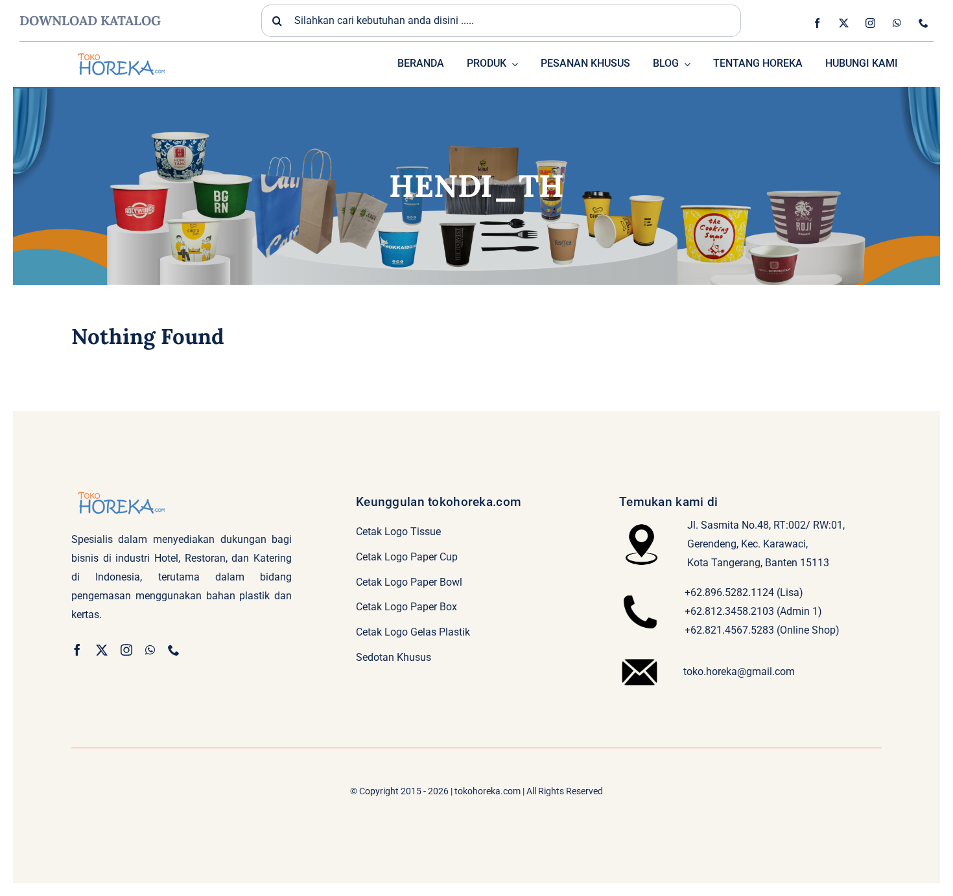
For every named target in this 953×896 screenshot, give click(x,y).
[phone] (923, 23)
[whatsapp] (897, 23)
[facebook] (817, 23)
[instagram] (870, 23)
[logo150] (120, 51)
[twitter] (844, 23)
